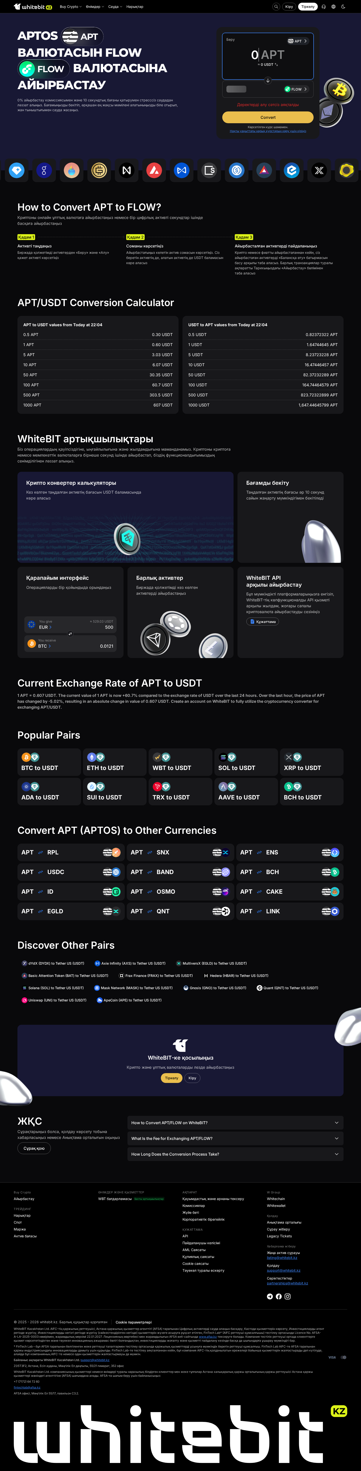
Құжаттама (266, 622)
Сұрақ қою (34, 1148)
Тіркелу (308, 6)
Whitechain (276, 1199)
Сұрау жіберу (278, 1229)
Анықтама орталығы (284, 1222)
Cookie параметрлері (134, 1322)
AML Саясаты (194, 1250)
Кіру (289, 6)
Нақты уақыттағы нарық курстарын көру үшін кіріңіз (268, 131)
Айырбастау (24, 1199)
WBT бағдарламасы (115, 1199)
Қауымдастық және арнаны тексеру (213, 1199)
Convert (268, 117)
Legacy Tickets (279, 1236)
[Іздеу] (276, 7)
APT (298, 41)
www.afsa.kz (208, 1336)
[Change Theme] (343, 7)
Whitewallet (276, 1205)
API (185, 1236)
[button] (268, 89)
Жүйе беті (190, 1212)
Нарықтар (22, 1215)
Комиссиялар (193, 1205)
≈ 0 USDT (265, 64)
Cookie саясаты (195, 1263)
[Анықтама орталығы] (324, 7)
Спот (18, 1222)
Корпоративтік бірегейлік (203, 1219)
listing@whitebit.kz (282, 1257)
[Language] (333, 7)
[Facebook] (279, 1296)
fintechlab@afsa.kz (27, 1387)
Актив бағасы (25, 1236)
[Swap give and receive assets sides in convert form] (268, 80)
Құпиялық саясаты (198, 1257)
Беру (230, 39)
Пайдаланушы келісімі (201, 1243)
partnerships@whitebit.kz (287, 1283)
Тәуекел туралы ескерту (203, 1270)
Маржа (20, 1229)
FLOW (297, 89)
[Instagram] (288, 1296)
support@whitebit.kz (284, 1270)
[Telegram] (270, 1296)
